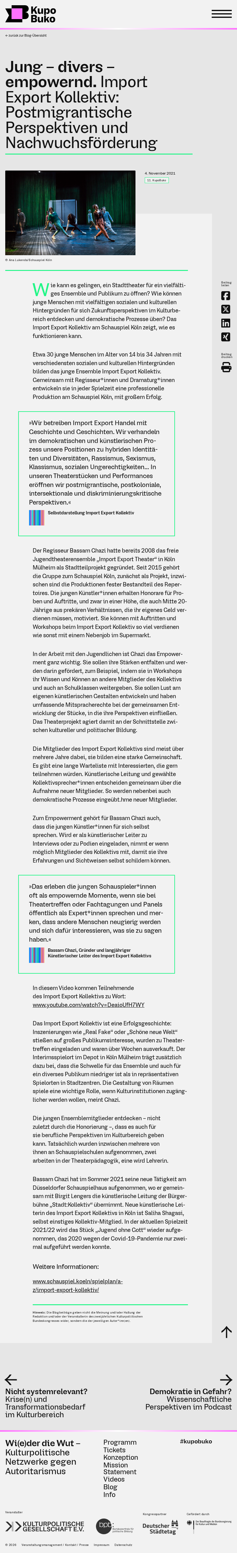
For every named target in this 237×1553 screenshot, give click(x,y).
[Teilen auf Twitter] (225, 309)
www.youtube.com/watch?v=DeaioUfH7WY (88, 1004)
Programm (120, 1442)
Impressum (101, 1545)
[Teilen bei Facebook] (225, 296)
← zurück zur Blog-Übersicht (26, 36)
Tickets (114, 1450)
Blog (110, 1487)
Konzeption (120, 1457)
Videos (114, 1479)
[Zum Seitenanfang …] (226, 1332)
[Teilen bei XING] (225, 337)
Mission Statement (119, 1468)
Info (109, 1494)
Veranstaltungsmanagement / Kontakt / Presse (55, 1545)
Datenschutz (123, 1545)
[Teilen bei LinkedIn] (225, 323)
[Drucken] (226, 367)
